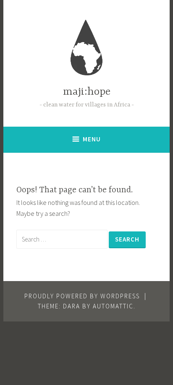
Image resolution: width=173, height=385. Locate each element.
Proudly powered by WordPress (82, 296)
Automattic (113, 306)
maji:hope (86, 92)
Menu (92, 139)
